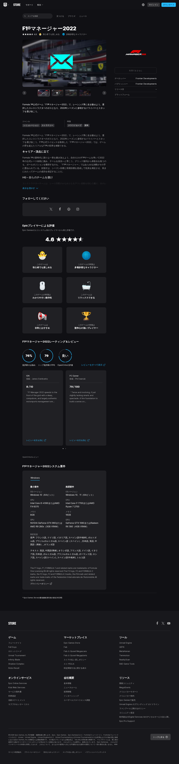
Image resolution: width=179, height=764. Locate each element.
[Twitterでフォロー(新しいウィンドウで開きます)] (51, 209)
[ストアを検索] (25, 16)
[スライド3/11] (71, 92)
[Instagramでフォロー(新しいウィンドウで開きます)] (78, 209)
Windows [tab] (35, 477)
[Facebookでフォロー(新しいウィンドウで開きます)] (60, 209)
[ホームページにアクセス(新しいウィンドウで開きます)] (69, 209)
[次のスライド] (104, 93)
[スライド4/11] (85, 92)
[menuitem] (60, 16)
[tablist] (64, 477)
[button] (64, 188)
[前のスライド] (24, 93)
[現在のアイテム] (44, 92)
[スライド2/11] (57, 92)
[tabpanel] (64, 504)
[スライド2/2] (65, 448)
